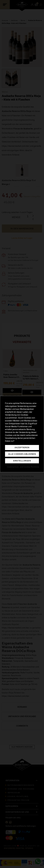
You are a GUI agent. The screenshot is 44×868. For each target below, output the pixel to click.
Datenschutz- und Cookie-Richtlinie (23, 467)
